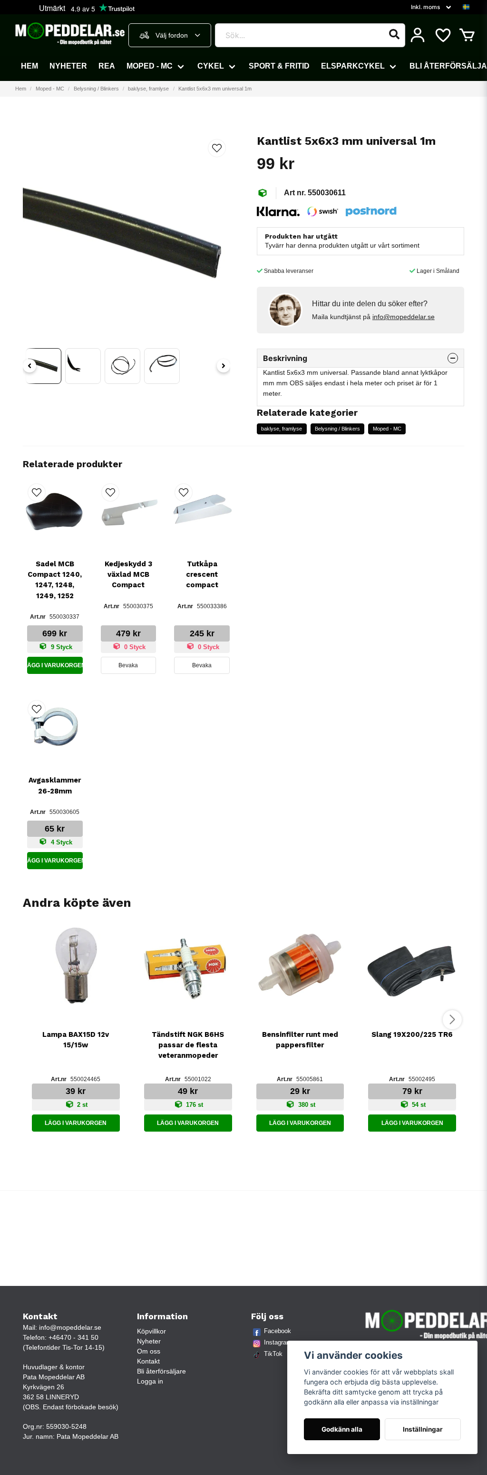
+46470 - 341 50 (73, 1337)
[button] (466, 7)
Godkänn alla (341, 1429)
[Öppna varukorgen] (467, 35)
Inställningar (423, 1429)
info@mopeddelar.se (403, 317)
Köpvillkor (151, 1331)
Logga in (150, 1381)
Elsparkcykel (353, 66)
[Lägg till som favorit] (442, 35)
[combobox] (169, 35)
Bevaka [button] (128, 665)
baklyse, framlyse (148, 88)
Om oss (148, 1351)
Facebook (277, 1331)
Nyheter (68, 66)
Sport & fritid (279, 66)
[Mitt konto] (417, 35)
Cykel (210, 66)
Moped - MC (150, 66)
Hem (29, 66)
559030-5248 (66, 1426)
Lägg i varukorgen (55, 665)
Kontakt (148, 1361)
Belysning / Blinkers (96, 88)
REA (106, 66)
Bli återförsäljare (161, 1371)
